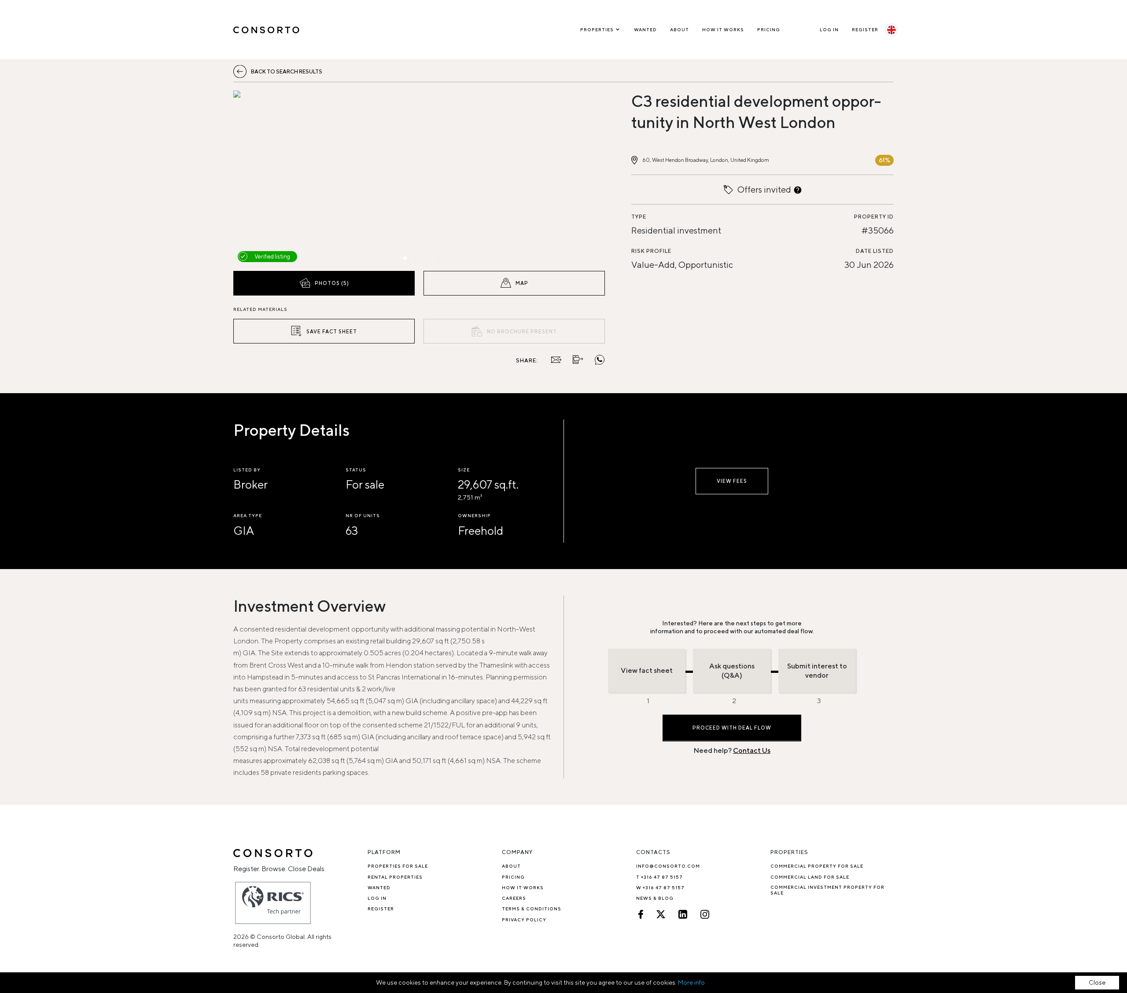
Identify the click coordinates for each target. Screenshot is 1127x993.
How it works (723, 29)
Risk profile (651, 251)
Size (464, 469)
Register (865, 29)
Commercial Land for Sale (809, 877)
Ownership (474, 515)
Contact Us (751, 750)
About (679, 29)
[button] (289, 179)
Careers (514, 898)
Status (356, 469)
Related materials (260, 309)
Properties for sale (398, 866)
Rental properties (395, 877)
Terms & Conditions (531, 908)
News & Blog (655, 898)
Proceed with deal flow (731, 727)
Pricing (768, 29)
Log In (829, 29)
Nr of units (363, 515)
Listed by (247, 469)
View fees (732, 481)
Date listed (875, 251)
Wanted (645, 29)
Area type (247, 515)
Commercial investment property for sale (827, 889)
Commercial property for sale (816, 866)
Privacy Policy (524, 919)
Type (638, 216)
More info (691, 982)
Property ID (874, 216)
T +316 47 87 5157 (659, 877)
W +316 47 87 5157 (660, 887)
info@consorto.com (668, 866)
